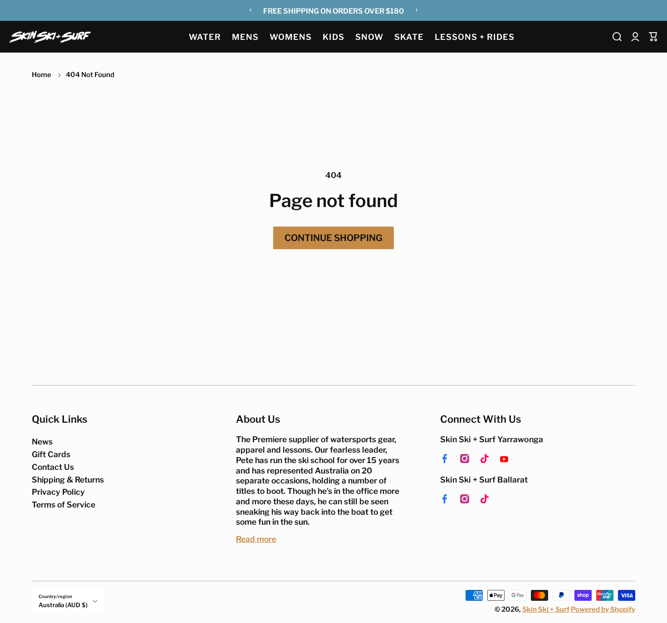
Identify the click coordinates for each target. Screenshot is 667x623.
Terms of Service (63, 504)
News (42, 441)
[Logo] (50, 36)
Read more (256, 539)
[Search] (617, 36)
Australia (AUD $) (63, 605)
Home (41, 75)
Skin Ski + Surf (545, 609)
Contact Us (53, 467)
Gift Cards (51, 454)
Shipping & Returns (68, 479)
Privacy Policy (58, 492)
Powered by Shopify (603, 609)
